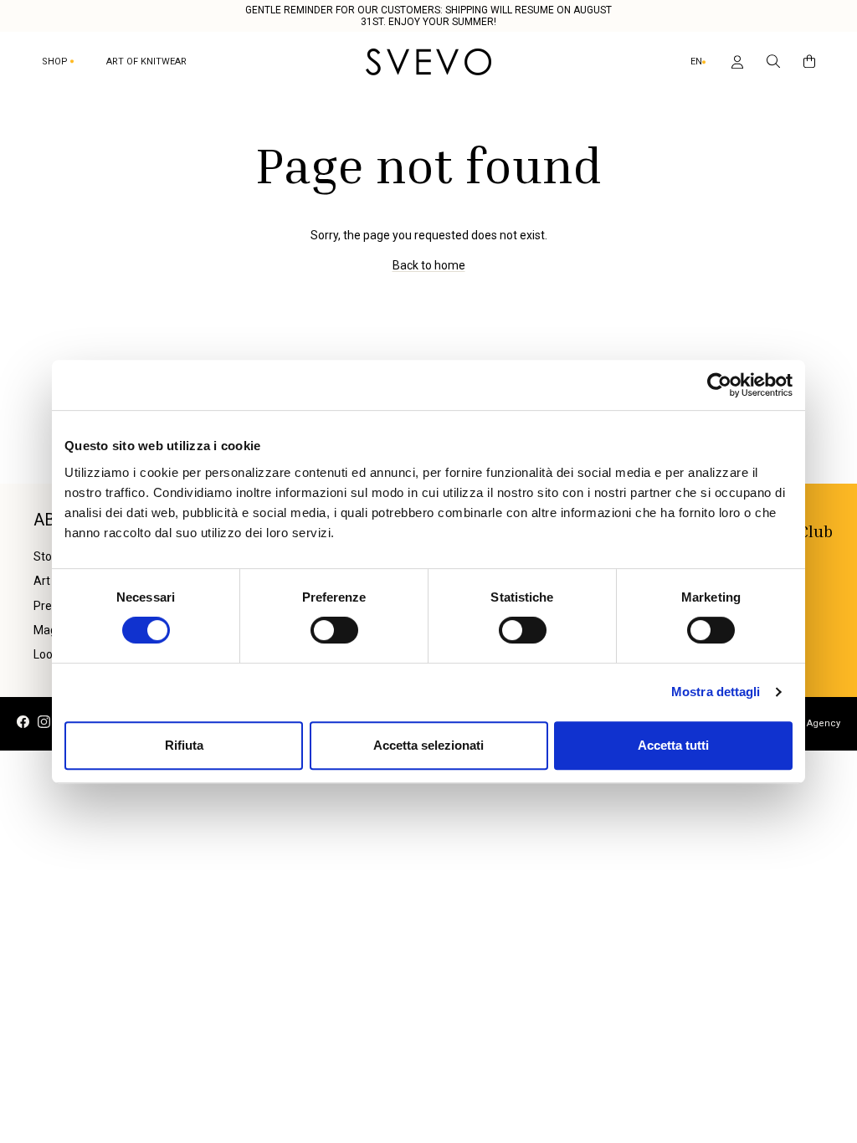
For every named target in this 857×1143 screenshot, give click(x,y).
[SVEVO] (428, 62)
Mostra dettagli (716, 691)
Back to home (429, 265)
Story (47, 556)
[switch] (334, 630)
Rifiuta (184, 745)
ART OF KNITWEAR (146, 61)
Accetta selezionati (428, 745)
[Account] (734, 61)
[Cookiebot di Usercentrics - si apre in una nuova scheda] (719, 384)
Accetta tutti (673, 745)
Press (48, 606)
